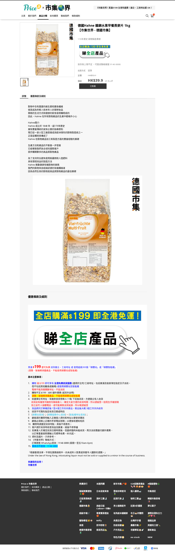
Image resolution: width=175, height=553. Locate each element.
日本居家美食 (102, 491)
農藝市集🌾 (136, 525)
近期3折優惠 (136, 505)
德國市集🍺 (84, 505)
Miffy (99, 520)
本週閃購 (100, 483)
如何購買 (54, 15)
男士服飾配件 (119, 505)
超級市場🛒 (84, 513)
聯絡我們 (65, 15)
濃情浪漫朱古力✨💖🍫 (155, 514)
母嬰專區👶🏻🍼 (137, 530)
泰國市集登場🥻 (85, 531)
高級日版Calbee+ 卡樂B (103, 507)
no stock (135, 537)
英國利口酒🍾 (154, 525)
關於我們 (32, 15)
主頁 (23, 15)
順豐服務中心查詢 (56, 414)
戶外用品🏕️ (118, 530)
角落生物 (117, 520)
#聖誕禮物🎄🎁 (154, 485)
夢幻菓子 (152, 505)
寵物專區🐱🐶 (86, 520)
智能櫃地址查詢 (77, 414)
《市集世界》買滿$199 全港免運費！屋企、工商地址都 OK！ (124, 7)
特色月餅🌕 (118, 537)
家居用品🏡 (101, 530)
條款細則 (76, 15)
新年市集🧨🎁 (120, 483)
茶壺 (81, 525)
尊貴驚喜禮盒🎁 (102, 514)
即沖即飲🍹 (101, 525)
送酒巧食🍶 (118, 498)
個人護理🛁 (136, 491)
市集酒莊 (152, 491)
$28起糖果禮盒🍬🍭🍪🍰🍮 (138, 485)
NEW (150, 537)
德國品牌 (152, 520)
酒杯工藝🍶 (101, 498)
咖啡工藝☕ (136, 498)
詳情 (24, 96)
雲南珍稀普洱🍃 (119, 492)
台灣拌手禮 (136, 520)
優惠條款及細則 (38, 96)
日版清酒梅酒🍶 (85, 499)
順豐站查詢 (37, 414)
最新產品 (152, 530)
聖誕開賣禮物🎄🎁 (85, 492)
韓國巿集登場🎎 (154, 499)
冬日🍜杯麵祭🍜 (137, 514)
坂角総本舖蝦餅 (120, 513)
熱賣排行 (83, 483)
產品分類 (43, 15)
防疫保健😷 (118, 525)
